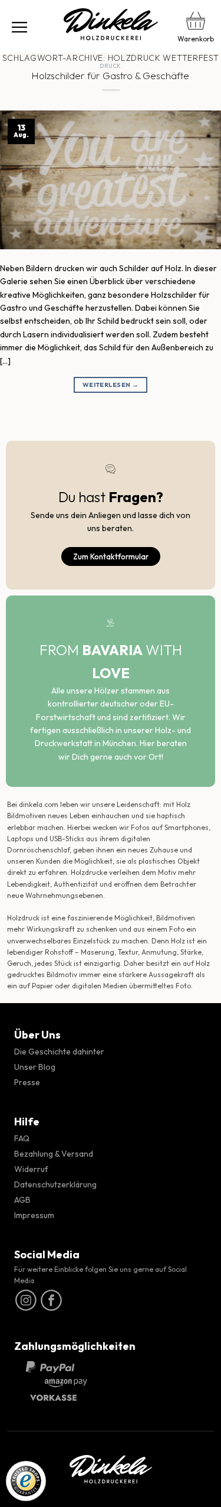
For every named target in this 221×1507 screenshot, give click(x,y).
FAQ (21, 1138)
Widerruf (31, 1169)
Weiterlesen (110, 384)
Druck (110, 66)
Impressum (34, 1215)
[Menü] (19, 26)
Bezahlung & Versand (53, 1153)
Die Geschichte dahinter (59, 1051)
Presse (27, 1082)
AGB (22, 1199)
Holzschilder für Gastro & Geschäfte (110, 75)
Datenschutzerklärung (55, 1184)
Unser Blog (34, 1067)
